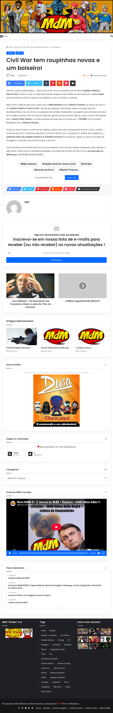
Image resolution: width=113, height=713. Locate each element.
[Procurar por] (111, 36)
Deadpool (45, 645)
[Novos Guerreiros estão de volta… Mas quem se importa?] (56, 336)
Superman (56, 682)
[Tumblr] (46, 83)
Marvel (19, 53)
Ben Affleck (65, 635)
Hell (12, 75)
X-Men (67, 687)
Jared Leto (45, 668)
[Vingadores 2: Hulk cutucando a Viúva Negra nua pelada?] (82, 639)
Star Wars (45, 682)
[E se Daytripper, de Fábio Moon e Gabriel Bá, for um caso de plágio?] (105, 639)
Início (10, 47)
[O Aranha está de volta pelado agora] (82, 646)
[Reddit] (59, 83)
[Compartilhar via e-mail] (73, 83)
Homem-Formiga (63, 663)
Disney (44, 649)
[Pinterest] (53, 83)
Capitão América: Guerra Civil (59, 163)
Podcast (46, 708)
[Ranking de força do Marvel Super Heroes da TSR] (94, 631)
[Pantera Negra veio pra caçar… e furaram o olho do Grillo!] (21, 336)
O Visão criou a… (84, 347)
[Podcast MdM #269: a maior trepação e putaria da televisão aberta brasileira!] (105, 631)
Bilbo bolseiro (29, 163)
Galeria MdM (104, 708)
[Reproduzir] (10, 553)
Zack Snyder (46, 691)
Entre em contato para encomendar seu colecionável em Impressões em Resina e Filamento (56, 373)
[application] (56, 527)
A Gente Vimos (90, 708)
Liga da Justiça (59, 668)
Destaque (68, 645)
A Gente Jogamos (59, 708)
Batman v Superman (49, 635)
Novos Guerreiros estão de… (55, 347)
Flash (43, 654)
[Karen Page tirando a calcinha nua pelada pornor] (94, 646)
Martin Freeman (69, 169)
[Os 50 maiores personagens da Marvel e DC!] (82, 631)
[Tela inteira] (103, 553)
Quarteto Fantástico (57, 677)
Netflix (43, 677)
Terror (66, 682)
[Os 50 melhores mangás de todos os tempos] (94, 639)
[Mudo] (98, 553)
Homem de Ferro (45, 169)
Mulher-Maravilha (57, 673)
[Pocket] (66, 83)
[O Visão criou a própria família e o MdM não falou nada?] (91, 336)
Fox (50, 654)
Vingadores (45, 687)
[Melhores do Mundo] (56, 16)
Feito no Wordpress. (70, 704)
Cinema (17, 47)
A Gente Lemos (76, 708)
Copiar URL (71, 177)
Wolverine (57, 687)
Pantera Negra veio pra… (18, 347)
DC (69, 640)
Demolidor (56, 645)
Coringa (61, 640)
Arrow (43, 631)
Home (38, 708)
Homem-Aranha (47, 663)
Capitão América (47, 640)
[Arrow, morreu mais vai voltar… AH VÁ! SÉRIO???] (105, 646)
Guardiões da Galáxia (49, 659)
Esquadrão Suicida (57, 649)
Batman (53, 631)
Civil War (87, 163)
